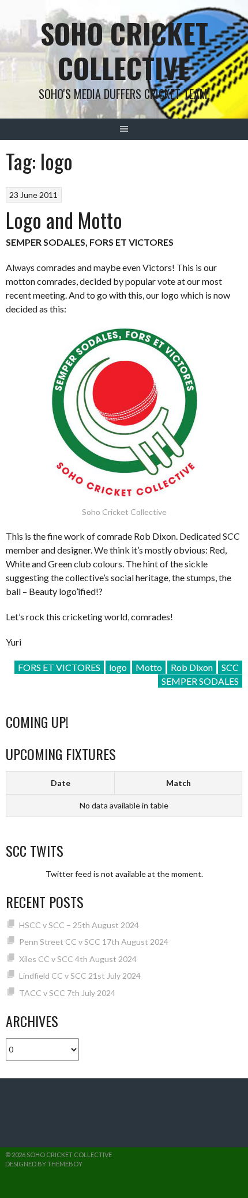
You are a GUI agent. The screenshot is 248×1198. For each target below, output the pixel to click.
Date (60, 783)
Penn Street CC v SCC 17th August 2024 (93, 942)
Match (178, 783)
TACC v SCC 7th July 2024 (67, 993)
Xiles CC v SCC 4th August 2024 (78, 959)
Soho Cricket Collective (124, 50)
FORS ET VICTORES (59, 667)
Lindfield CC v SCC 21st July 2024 (80, 975)
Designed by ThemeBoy (43, 1164)
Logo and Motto (64, 219)
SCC (230, 667)
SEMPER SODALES (200, 681)
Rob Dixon (192, 667)
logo (118, 667)
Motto (149, 667)
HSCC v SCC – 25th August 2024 (79, 925)
